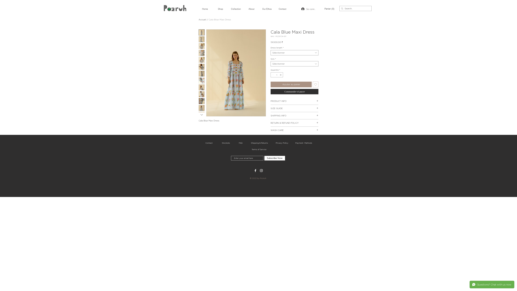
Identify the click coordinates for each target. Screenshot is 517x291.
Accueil (202, 19)
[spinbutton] (276, 74)
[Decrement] (272, 74)
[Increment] (281, 74)
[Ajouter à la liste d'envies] (315, 84)
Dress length (277, 48)
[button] (328, 8)
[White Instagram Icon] (261, 170)
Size (273, 59)
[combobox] (294, 52)
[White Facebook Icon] (255, 170)
